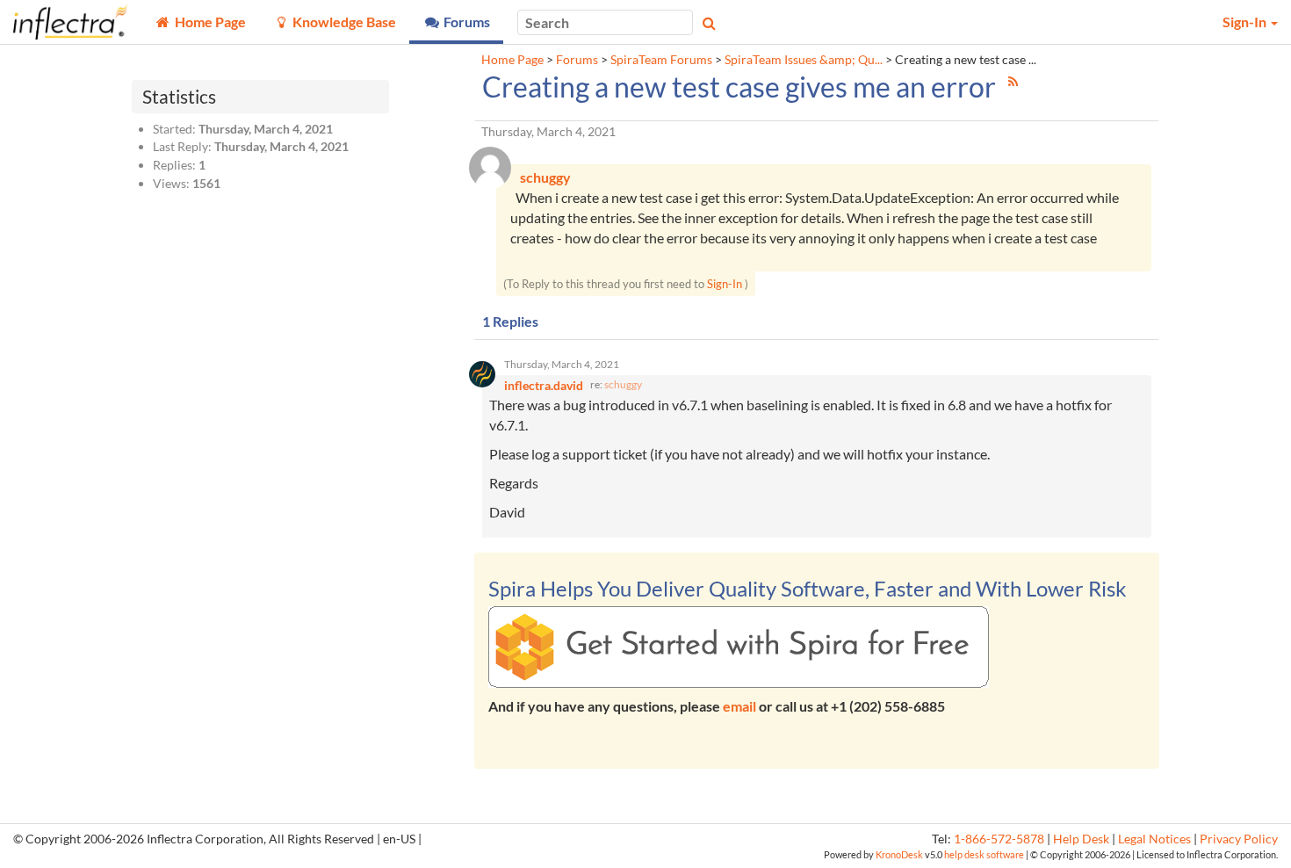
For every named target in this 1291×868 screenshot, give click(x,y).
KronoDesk (899, 854)
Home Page (512, 60)
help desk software (984, 854)
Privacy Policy (1239, 839)
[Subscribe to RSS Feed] (1013, 81)
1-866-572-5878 (999, 839)
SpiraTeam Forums (661, 60)
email (739, 706)
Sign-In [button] (1245, 21)
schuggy (623, 384)
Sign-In (724, 284)
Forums (577, 60)
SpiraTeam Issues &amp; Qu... (804, 60)
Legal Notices (1154, 839)
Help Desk (1081, 839)
